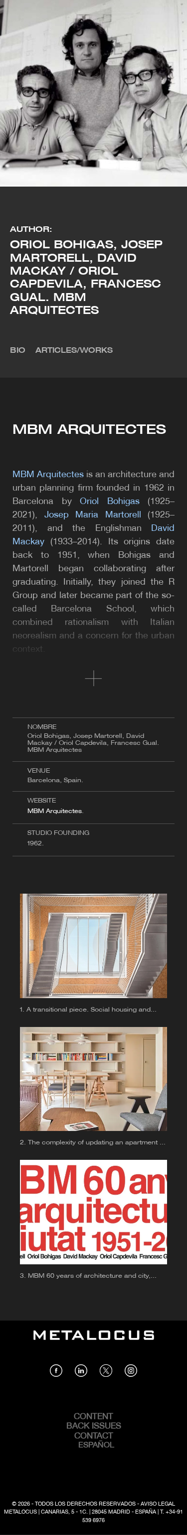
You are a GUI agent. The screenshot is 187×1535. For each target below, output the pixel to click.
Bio (17, 350)
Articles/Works (74, 350)
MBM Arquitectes (54, 811)
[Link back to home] (93, 1342)
